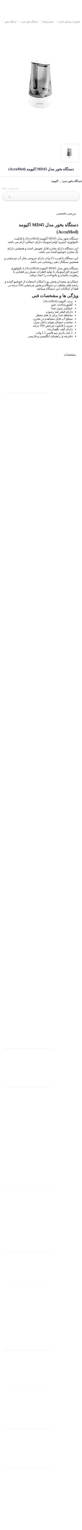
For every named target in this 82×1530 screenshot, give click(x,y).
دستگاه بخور (9, 21)
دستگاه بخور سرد (28, 21)
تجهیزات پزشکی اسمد (68, 21)
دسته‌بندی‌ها (47, 21)
